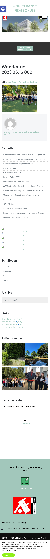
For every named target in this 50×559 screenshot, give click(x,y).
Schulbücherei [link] (8, 321)
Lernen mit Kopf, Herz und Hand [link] (16, 181)
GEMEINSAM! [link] (9, 204)
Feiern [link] (5, 276)
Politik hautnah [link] (9, 168)
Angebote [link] (7, 271)
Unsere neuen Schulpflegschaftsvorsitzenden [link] (21, 195)
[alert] (25, 528)
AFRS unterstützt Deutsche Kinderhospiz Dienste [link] (23, 186)
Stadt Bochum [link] (8, 319)
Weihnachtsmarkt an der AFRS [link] (15, 217)
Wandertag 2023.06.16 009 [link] (17, 69)
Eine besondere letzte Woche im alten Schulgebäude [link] (24, 154)
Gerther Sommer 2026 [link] (12, 172)
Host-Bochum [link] (25, 488)
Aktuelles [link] (7, 267)
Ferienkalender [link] (9, 327)
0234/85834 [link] (25, 423)
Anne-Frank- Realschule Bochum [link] (21, 82)
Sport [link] (5, 280)
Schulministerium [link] (9, 324)
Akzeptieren (8, 555)
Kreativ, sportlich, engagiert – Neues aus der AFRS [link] (23, 190)
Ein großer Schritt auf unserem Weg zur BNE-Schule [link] (24, 159)
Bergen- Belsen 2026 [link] (11, 177)
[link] (3, 9)
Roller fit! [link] (7, 199)
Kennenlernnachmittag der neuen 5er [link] (18, 163)
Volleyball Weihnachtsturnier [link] (15, 208)
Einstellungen (8, 551)
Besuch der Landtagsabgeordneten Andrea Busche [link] (23, 213)
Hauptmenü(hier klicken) (26, 48)
